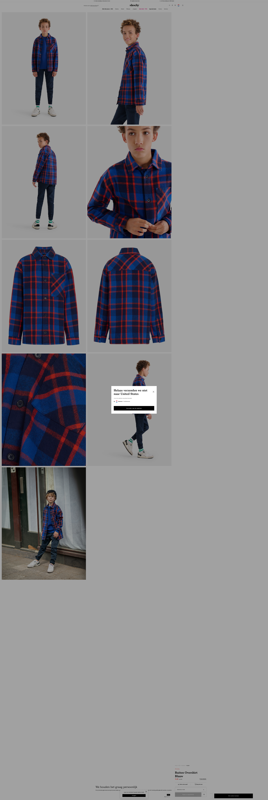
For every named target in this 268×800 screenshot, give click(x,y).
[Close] (153, 391)
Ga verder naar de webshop (134, 408)
